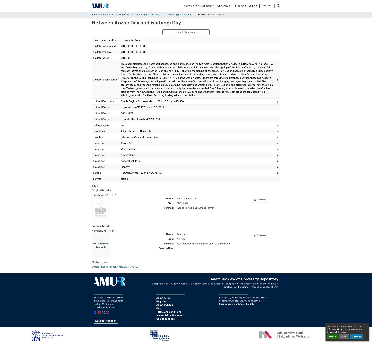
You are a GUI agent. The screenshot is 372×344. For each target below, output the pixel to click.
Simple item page (186, 32)
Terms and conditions (168, 312)
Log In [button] (252, 5)
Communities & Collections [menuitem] (199, 5)
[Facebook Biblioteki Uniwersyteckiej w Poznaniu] (95, 312)
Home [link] (95, 14)
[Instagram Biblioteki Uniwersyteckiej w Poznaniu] (107, 312)
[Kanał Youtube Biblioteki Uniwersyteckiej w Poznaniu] (99, 312)
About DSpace (164, 305)
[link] (260, 199)
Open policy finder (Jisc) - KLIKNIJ (236, 304)
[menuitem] (224, 6)
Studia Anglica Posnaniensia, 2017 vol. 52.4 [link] (179, 14)
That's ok (333, 337)
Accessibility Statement (170, 315)
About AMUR (163, 298)
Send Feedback (107, 320)
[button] (100, 5)
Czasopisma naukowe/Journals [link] (115, 14)
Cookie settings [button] (165, 319)
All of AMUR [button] (223, 5)
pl (269, 6)
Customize (356, 337)
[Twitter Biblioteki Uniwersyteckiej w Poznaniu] (103, 312)
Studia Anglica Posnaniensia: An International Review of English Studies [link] (147, 14)
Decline (344, 337)
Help (158, 308)
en (264, 6)
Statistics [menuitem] (240, 5)
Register (161, 301)
